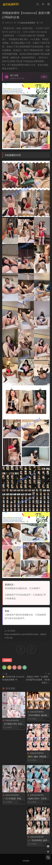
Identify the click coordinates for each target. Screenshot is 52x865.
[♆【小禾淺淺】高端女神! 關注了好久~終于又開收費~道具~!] (13, 778)
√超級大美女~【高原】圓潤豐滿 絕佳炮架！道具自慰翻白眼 (38, 798)
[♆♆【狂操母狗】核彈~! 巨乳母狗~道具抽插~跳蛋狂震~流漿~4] (38, 820)
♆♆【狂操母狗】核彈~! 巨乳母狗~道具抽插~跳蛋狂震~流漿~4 (38, 840)
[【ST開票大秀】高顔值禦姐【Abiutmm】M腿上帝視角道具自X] (13, 705)
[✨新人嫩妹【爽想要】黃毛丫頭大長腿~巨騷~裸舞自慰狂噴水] (38, 737)
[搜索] (37, 4)
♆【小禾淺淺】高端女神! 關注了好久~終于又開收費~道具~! (13, 798)
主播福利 (7, 660)
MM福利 (26, 861)
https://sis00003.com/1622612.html (21, 634)
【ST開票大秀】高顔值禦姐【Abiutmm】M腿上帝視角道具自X (13, 724)
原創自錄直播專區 (27, 23)
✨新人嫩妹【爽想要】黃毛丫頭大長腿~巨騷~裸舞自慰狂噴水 (38, 756)
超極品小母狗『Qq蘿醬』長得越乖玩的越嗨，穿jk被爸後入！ (38, 679)
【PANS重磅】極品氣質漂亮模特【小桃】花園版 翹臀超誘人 (38, 715)
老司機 (10, 4)
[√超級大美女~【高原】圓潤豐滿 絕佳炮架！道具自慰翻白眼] (38, 778)
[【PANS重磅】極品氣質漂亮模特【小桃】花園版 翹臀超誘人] (38, 700)
